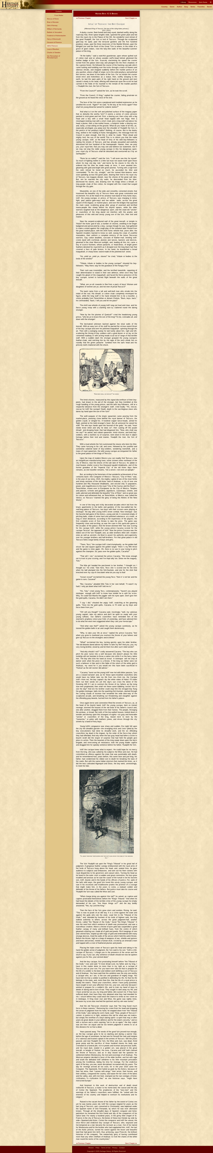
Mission (91, 1148)
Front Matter (58, 15)
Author (179, 7)
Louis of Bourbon (53, 49)
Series (192, 7)
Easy (186, 7)
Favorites (201, 7)
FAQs (97, 1148)
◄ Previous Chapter (83, 18)
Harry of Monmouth (54, 39)
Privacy (114, 1148)
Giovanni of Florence (54, 42)
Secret (209, 7)
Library (183, 2)
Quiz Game (203, 2)
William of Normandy (54, 29)
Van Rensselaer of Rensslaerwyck (53, 57)
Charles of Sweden (53, 52)
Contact (122, 1148)
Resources (192, 2)
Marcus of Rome (53, 19)
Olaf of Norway (52, 25)
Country (164, 7)
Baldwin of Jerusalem (54, 32)
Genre (172, 7)
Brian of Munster (53, 22)
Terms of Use (105, 1148)
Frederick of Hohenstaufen (56, 35)
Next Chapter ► (131, 18)
